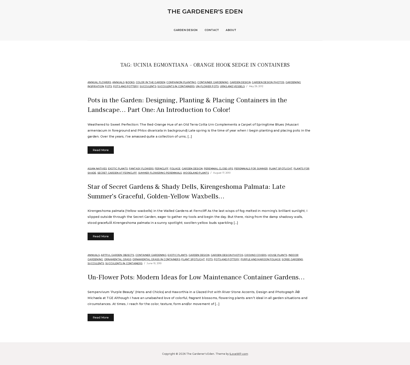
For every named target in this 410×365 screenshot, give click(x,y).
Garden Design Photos (268, 82)
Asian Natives (97, 168)
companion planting (181, 82)
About (231, 30)
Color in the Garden (150, 82)
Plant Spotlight (281, 168)
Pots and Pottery (126, 86)
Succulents (148, 86)
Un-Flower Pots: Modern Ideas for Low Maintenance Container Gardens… (196, 277)
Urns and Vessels (232, 86)
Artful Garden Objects (117, 255)
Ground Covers (255, 255)
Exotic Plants (118, 168)
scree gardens (292, 259)
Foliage (175, 168)
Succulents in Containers (176, 86)
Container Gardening (212, 82)
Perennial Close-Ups (218, 168)
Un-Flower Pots (207, 86)
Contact (212, 30)
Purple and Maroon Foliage (261, 259)
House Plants (277, 255)
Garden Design (186, 30)
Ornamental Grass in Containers (156, 259)
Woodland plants (196, 172)
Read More (101, 150)
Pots (108, 86)
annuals (118, 82)
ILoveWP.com (239, 353)
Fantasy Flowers (141, 168)
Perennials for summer (251, 168)
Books (130, 82)
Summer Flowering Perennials (160, 172)
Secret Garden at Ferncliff (117, 172)
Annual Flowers (99, 82)
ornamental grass (117, 259)
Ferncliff (161, 168)
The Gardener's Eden (205, 11)
